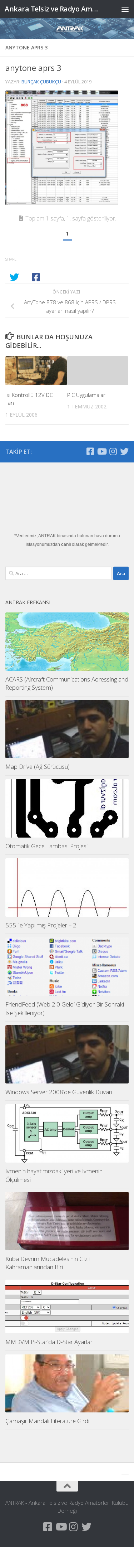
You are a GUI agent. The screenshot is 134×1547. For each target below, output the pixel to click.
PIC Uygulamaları (86, 394)
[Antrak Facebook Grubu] (90, 451)
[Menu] (125, 9)
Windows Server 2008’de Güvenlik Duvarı (58, 1092)
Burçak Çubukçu (41, 81)
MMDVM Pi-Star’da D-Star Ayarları (49, 1342)
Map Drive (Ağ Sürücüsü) (37, 766)
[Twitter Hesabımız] (124, 451)
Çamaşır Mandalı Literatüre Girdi (47, 1421)
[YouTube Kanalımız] (101, 451)
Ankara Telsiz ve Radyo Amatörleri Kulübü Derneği (53, 9)
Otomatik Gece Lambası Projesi (46, 846)
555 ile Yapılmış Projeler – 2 (40, 925)
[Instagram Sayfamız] (113, 451)
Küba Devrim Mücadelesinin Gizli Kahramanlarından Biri (47, 1263)
